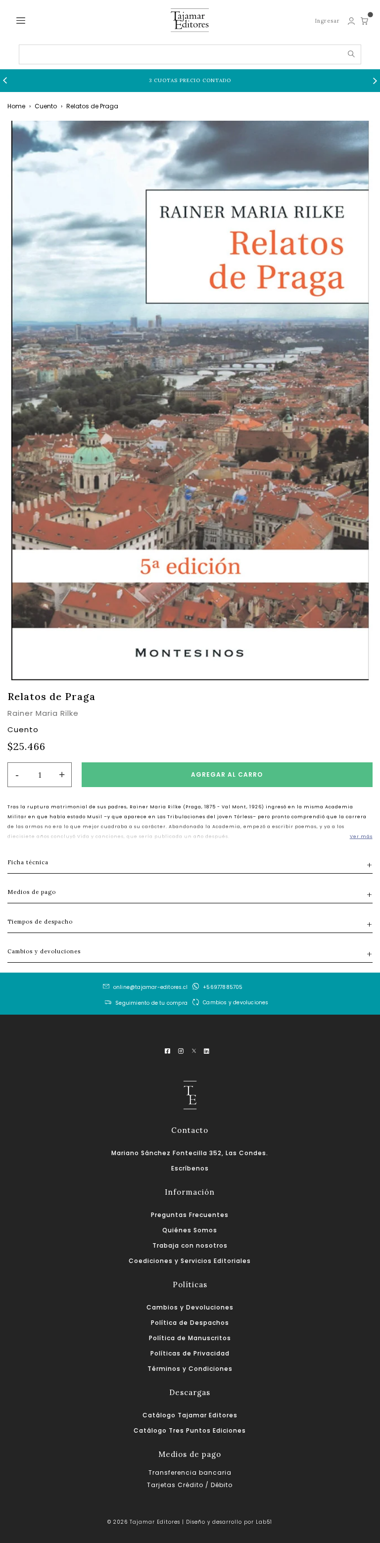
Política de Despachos (190, 1322)
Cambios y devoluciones (235, 1002)
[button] (5, 81)
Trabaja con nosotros (190, 1245)
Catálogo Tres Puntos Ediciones (190, 1430)
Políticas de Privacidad (190, 1353)
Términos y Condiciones (190, 1368)
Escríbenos (190, 1168)
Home (16, 106)
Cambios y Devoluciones (190, 1307)
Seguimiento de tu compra (151, 1003)
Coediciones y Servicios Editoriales (190, 1261)
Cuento (46, 106)
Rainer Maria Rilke (43, 713)
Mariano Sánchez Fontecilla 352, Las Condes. (189, 1153)
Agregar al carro (227, 774)
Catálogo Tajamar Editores (190, 1415)
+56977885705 (222, 987)
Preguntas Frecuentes (190, 1215)
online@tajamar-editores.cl (150, 987)
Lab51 (264, 1522)
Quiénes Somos (189, 1230)
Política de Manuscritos (190, 1338)
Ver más (361, 837)
